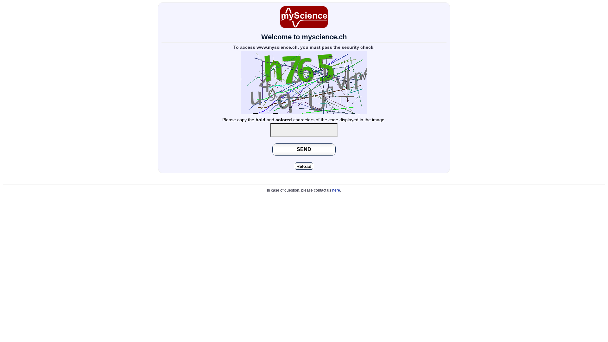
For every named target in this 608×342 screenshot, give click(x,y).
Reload (304, 166)
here (336, 190)
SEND (304, 149)
